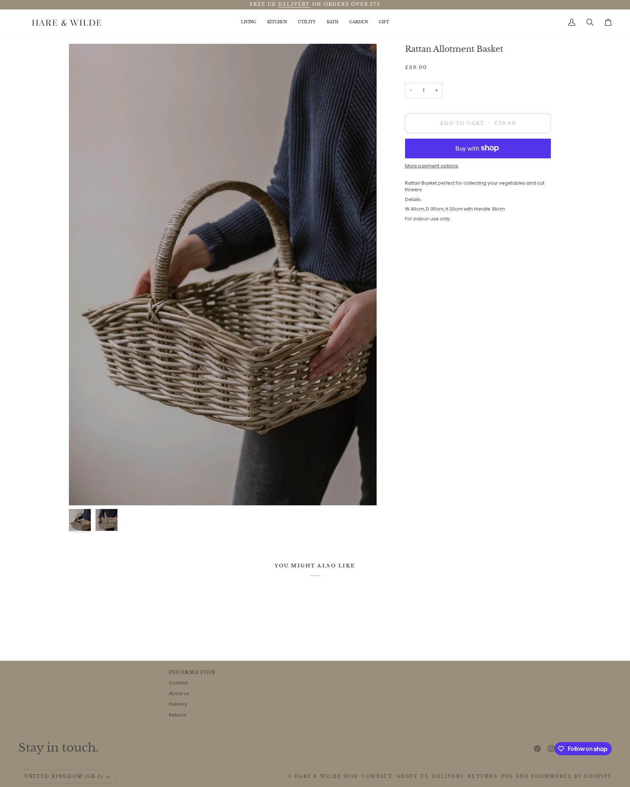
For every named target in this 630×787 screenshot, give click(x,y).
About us (179, 693)
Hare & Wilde (318, 776)
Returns (177, 715)
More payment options (431, 166)
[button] (249, 22)
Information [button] (192, 672)
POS (507, 776)
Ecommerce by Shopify (571, 776)
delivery (294, 4)
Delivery (178, 704)
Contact (178, 683)
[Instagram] (551, 748)
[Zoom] (82, 491)
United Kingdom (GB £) (64, 776)
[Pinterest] (537, 748)
